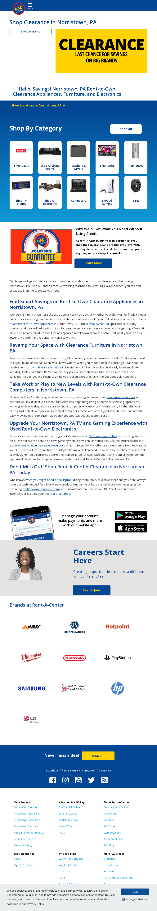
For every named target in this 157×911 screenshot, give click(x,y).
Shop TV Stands (21, 202)
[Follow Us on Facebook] (53, 784)
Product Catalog (23, 845)
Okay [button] (135, 891)
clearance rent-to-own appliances (32, 324)
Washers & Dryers (79, 167)
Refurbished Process (25, 839)
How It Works (66, 826)
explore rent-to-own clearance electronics (37, 445)
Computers (78, 200)
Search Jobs (91, 590)
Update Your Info (68, 820)
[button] (135, 899)
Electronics (107, 165)
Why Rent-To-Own (68, 865)
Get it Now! (110, 858)
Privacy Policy (35, 904)
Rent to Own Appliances (27, 813)
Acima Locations (113, 839)
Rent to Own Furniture (26, 807)
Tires (135, 200)
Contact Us (65, 871)
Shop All (126, 129)
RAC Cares (109, 826)
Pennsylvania (70, 770)
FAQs (62, 832)
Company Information (116, 807)
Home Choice (111, 865)
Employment (110, 813)
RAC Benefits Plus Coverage (119, 877)
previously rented (97, 324)
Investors (109, 820)
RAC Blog (109, 845)
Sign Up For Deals (23, 865)
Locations (52, 770)
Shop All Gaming (107, 202)
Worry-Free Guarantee (71, 858)
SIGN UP (98, 756)
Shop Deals (21, 165)
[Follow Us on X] (91, 784)
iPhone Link (131, 529)
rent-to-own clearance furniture (40, 367)
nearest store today (58, 493)
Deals (17, 858)
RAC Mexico (110, 871)
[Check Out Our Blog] (104, 784)
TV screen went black (103, 436)
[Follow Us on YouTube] (78, 784)
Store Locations (112, 832)
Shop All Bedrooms (50, 202)
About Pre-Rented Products (29, 832)
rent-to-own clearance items (41, 489)
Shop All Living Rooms (50, 167)
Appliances (136, 165)
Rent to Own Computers (27, 820)
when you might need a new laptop (48, 480)
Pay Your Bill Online (69, 807)
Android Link (131, 517)
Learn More (93, 263)
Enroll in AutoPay (68, 813)
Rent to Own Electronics (26, 826)
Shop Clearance (30, 31)
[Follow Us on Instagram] (65, 784)
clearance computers (121, 397)
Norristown (88, 770)
